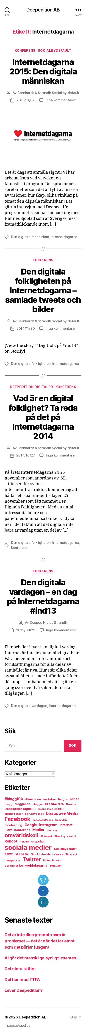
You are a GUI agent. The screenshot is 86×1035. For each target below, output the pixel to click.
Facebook (18, 819)
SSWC (9, 854)
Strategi (71, 854)
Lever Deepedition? (24, 990)
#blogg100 (14, 799)
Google (31, 825)
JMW (8, 830)
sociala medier (28, 847)
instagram (48, 824)
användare (49, 799)
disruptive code (34, 813)
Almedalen (33, 799)
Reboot (11, 841)
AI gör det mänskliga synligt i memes (40, 958)
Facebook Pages (43, 820)
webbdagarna (36, 865)
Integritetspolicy (18, 1025)
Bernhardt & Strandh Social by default (48, 93)
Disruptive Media (62, 813)
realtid (71, 836)
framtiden (61, 820)
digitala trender (14, 813)
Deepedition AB (43, 9)
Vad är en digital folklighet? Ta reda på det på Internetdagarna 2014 (43, 417)
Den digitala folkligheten (31, 363)
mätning (52, 830)
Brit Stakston (54, 804)
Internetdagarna (64, 237)
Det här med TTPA (22, 979)
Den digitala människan (30, 237)
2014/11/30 (26, 328)
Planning (59, 836)
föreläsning (13, 825)
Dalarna (71, 804)
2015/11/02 (25, 100)
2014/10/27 (25, 455)
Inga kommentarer (61, 100)
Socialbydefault (54, 50)
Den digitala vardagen (29, 705)
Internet (65, 825)
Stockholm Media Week (47, 854)
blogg (8, 804)
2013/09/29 (25, 630)
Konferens (25, 50)
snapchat (37, 841)
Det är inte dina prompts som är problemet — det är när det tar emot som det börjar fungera (39, 941)
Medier (38, 830)
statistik (22, 854)
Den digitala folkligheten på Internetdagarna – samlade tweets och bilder (43, 290)
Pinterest (46, 836)
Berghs (62, 799)
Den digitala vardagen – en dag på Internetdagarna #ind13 (43, 596)
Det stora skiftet (20, 968)
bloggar (38, 804)
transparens (12, 860)
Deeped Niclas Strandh (48, 622)
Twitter (32, 859)
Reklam (24, 841)
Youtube (55, 865)
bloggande (22, 804)
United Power (52, 860)
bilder (74, 799)
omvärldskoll (21, 835)
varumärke (14, 865)
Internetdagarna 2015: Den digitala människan (43, 71)
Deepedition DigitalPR (31, 387)
